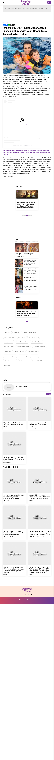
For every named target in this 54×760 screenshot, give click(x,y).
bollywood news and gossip (30, 332)
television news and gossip (25, 360)
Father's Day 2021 (38, 360)
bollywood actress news (40, 346)
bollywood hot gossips (9, 346)
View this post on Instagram (22, 124)
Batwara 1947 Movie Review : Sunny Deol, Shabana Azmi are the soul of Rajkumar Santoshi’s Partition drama (26, 205)
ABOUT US (24, 600)
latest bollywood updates (22, 341)
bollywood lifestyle (23, 356)
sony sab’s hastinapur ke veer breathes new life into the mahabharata (25, 254)
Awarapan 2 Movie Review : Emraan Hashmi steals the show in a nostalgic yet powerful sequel (39, 496)
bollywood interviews (19, 351)
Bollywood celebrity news (33, 351)
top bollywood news (8, 341)
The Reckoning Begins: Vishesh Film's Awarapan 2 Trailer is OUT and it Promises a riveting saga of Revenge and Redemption (39, 569)
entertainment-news (21, 200)
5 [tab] (31, 215)
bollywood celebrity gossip (10, 356)
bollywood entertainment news (24, 346)
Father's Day (7, 365)
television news (34, 356)
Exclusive (5, 502)
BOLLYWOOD (11, 6)
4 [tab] (29, 215)
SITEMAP (30, 600)
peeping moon (17, 332)
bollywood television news (10, 360)
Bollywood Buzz (7, 351)
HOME (6, 6)
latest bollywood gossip (9, 337)
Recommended (6, 428)
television (18, 297)
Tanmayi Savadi (8, 22)
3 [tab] (27, 215)
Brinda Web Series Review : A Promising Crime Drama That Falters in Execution (26, 313)
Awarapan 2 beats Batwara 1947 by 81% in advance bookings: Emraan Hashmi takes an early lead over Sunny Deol (14, 569)
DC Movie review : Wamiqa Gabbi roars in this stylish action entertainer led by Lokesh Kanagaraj (13, 497)
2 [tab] (25, 215)
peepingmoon (7, 332)
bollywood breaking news (36, 341)
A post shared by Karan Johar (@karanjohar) (22, 145)
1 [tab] (22, 215)
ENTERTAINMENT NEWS (19, 6)
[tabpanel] (27, 200)
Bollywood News (21, 337)
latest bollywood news (34, 337)
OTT (16, 240)
